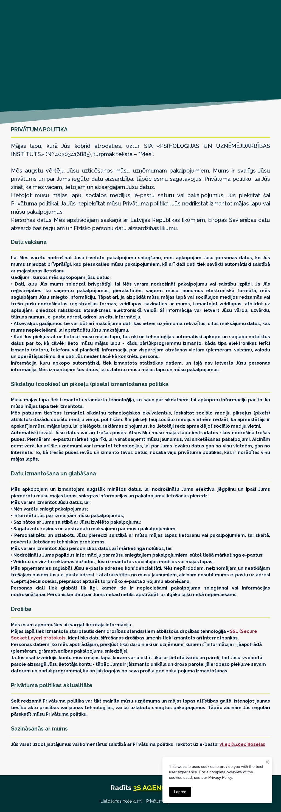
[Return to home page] (45, 49)
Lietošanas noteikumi (121, 801)
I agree (180, 792)
